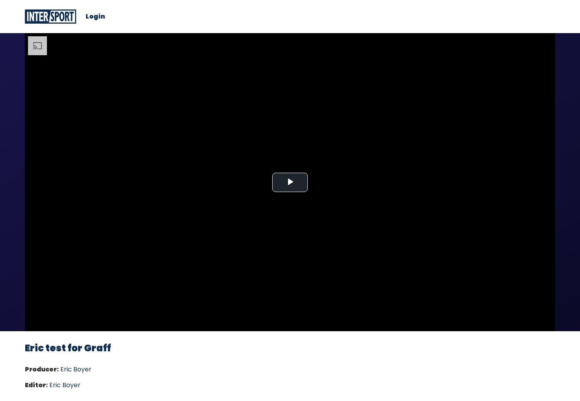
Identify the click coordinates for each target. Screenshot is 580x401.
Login (95, 16)
